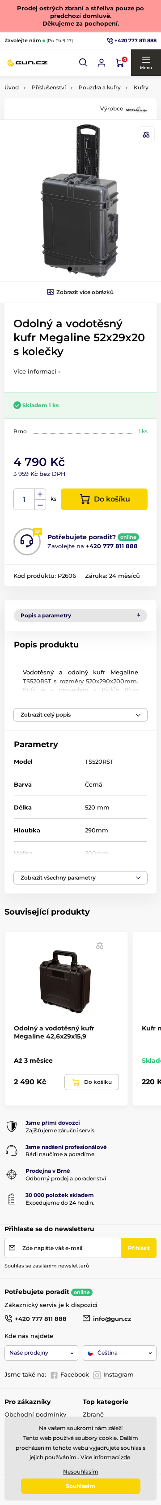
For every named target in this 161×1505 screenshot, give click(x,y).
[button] (84, 62)
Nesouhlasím (80, 1471)
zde (125, 1457)
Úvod (11, 87)
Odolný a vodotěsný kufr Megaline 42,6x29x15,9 (54, 1032)
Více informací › (36, 371)
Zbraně (93, 1414)
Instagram (118, 1374)
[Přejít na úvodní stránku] (26, 62)
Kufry (141, 87)
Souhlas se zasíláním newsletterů (46, 1266)
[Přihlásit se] (101, 62)
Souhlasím (80, 1486)
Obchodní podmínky (35, 1414)
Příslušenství (49, 87)
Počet (24, 499)
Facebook (74, 1374)
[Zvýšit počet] (40, 494)
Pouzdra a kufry (100, 87)
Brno (20, 431)
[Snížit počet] (40, 504)
